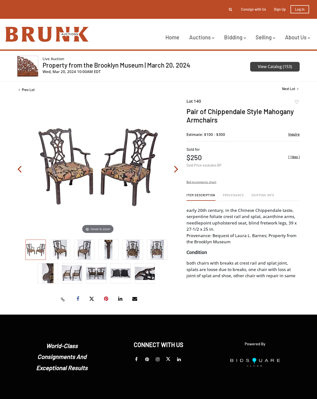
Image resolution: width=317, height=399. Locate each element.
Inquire (294, 134)
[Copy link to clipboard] (63, 299)
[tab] (200, 196)
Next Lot (289, 89)
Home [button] (172, 37)
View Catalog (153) (275, 66)
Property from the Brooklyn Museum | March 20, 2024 (116, 65)
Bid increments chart (201, 182)
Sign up (280, 9)
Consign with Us (253, 9)
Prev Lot (28, 90)
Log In (300, 9)
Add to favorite (297, 102)
